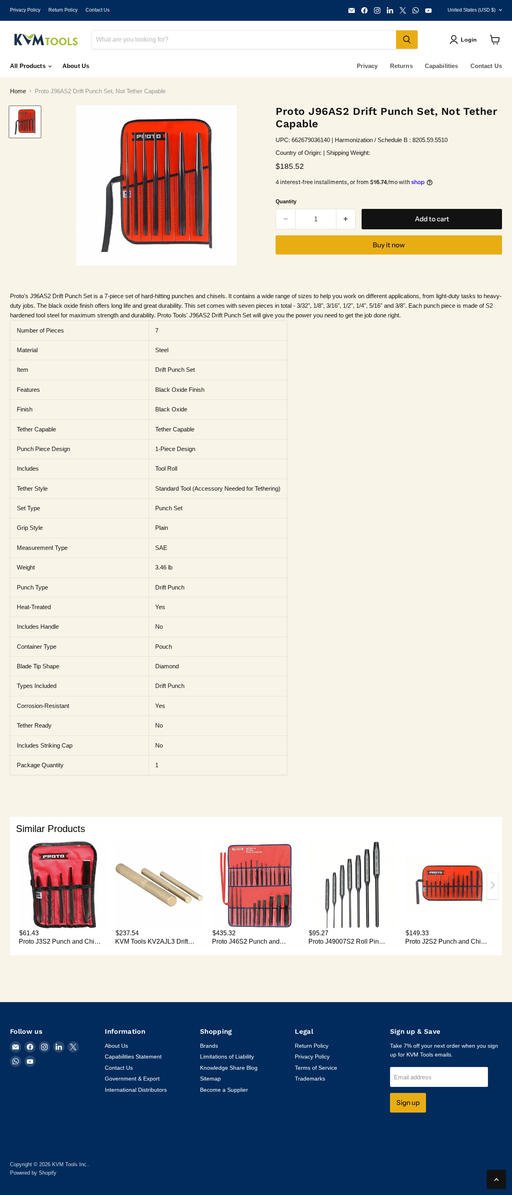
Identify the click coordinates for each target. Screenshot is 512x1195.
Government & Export (132, 1078)
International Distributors (136, 1090)
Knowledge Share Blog (229, 1068)
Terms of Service (316, 1068)
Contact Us (98, 10)
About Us (75, 65)
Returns (401, 65)
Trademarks (310, 1078)
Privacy (367, 65)
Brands (209, 1046)
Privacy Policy (25, 10)
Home (18, 91)
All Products (28, 65)
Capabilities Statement (133, 1056)
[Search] (407, 39)
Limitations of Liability (227, 1056)
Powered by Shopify (33, 1173)
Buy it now (389, 245)
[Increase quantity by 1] (346, 219)
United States (472, 10)
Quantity (286, 201)
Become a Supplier (224, 1090)
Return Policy (63, 10)
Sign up (408, 1103)
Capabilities (441, 65)
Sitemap (210, 1078)
